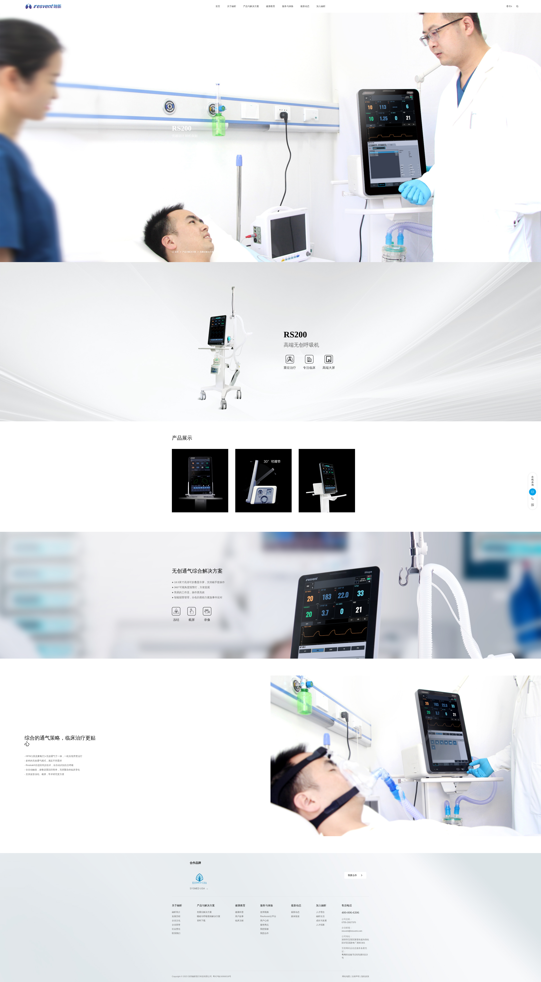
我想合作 (264, 933)
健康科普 (239, 912)
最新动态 (304, 6)
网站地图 (346, 976)
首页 (218, 6)
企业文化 (176, 920)
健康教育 (270, 6)
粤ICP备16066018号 (222, 976)
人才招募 (320, 925)
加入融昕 (320, 6)
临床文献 (239, 920)
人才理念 (320, 912)
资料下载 (201, 920)
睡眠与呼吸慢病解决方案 (208, 916)
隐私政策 (365, 976)
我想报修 (264, 929)
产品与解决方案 (251, 6)
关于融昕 (231, 6)
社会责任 (176, 929)
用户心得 (264, 920)
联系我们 (176, 933)
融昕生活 (320, 916)
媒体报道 (295, 916)
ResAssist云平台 (268, 916)
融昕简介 (176, 912)
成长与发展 (321, 920)
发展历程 (176, 916)
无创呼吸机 (222, 252)
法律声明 (356, 976)
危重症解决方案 (207, 252)
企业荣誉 (176, 925)
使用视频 (264, 912)
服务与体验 (287, 6)
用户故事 (239, 916)
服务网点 (264, 925)
